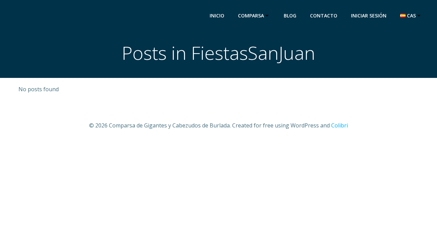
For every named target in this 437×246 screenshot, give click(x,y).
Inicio (217, 15)
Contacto (323, 15)
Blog (290, 15)
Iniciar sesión (368, 15)
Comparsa (251, 15)
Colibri (339, 125)
